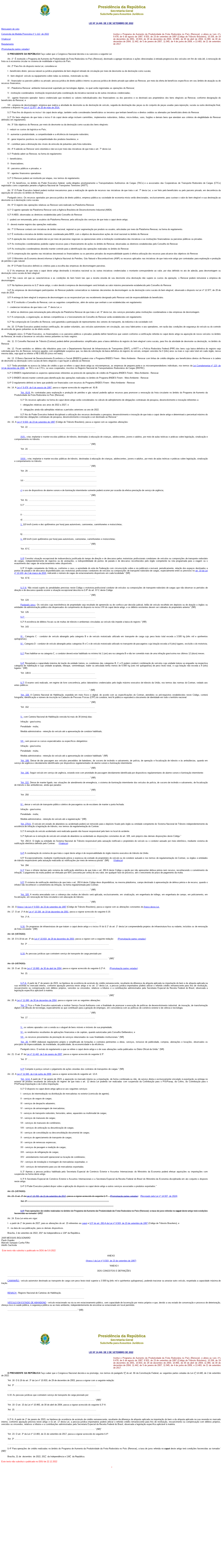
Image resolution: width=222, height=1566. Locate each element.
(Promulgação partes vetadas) (15, 49)
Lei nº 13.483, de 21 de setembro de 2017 (46, 1196)
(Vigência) (6, 39)
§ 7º (22, 682)
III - (22, 636)
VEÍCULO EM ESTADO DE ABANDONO (26, 1302)
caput (84, 1223)
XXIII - (23, 458)
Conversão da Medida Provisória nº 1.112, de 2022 (25, 34)
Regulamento (7, 44)
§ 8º (22, 558)
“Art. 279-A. (25, 824)
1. (21, 524)
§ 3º (22, 1069)
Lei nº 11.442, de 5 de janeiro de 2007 (44, 1054)
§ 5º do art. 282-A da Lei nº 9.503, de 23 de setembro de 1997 (119, 1223)
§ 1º (22, 617)
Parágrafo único (27, 605)
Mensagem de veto (10, 29)
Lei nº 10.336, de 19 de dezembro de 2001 (48, 912)
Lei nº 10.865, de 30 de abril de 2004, (44, 968)
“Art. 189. (24, 760)
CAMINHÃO (13, 1280)
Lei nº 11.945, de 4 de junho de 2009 (34, 1074)
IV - (22, 644)
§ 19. (22, 953)
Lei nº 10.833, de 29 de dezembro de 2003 (54, 939)
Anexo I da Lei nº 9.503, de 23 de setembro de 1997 (41, 907)
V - (21, 717)
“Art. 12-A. (25, 1079)
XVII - (23, 437)
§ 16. (22, 926)
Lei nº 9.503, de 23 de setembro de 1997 (36, 422)
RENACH (12, 1293)
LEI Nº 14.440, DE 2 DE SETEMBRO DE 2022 (111, 23)
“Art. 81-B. (25, 392)
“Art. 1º (23, 1005)
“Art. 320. (24, 894)
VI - (22, 1032)
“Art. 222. (24, 782)
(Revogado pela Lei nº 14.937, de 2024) (158, 1196)
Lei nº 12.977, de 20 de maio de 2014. (41, 107)
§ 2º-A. (23, 983)
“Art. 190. (24, 773)
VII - (22, 741)
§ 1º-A (23, 587)
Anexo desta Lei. (152, 907)
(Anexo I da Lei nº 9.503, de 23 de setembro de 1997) (111, 1261)
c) (21, 490)
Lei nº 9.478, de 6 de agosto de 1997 (34, 387)
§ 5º (22, 882)
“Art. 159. (25, 695)
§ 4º (22, 663)
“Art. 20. (24, 1042)
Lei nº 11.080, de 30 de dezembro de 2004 (37, 1000)
